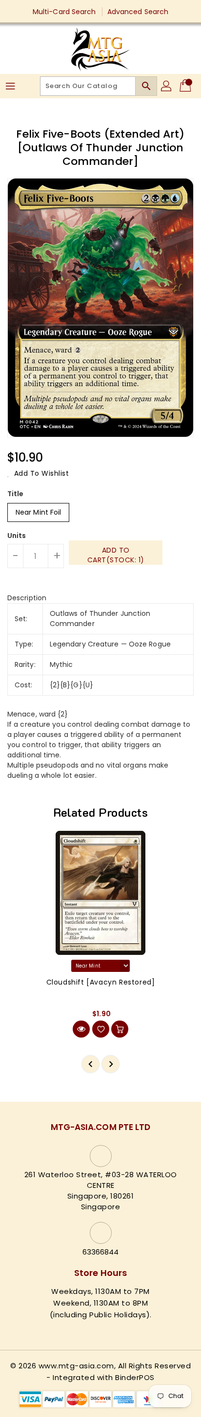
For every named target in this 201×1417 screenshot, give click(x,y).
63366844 (100, 1252)
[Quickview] (81, 1029)
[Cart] (186, 86)
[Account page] (167, 86)
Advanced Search (138, 12)
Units (16, 535)
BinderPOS (135, 1377)
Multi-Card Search (64, 12)
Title (15, 494)
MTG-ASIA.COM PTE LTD (101, 1127)
